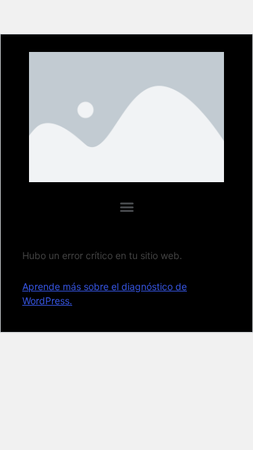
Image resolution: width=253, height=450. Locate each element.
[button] (126, 207)
